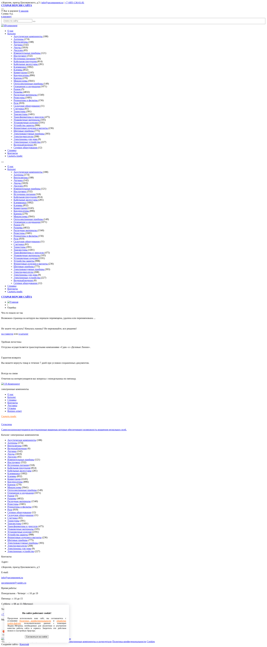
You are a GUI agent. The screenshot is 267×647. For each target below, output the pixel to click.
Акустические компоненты (28, 36)
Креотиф (24, 644)
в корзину (6, 16)
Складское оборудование (27, 106)
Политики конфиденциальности (35, 621)
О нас (10, 31)
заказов (23, 11)
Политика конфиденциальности (129, 641)
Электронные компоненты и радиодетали (90, 641)
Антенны (19, 39)
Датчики (18, 44)
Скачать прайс (15, 156)
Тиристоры (20, 111)
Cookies (151, 641)
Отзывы (11, 408)
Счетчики (19, 108)
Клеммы (18, 69)
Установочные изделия (26, 122)
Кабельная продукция (25, 61)
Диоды (17, 47)
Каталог (11, 33)
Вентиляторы (21, 42)
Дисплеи (18, 50)
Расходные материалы (26, 94)
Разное (17, 89)
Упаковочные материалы (27, 119)
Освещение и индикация (27, 86)
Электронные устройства (27, 142)
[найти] (34, 21)
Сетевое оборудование (26, 147)
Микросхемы (21, 81)
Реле (16, 103)
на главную (7, 334)
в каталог (23, 334)
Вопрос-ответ (14, 411)
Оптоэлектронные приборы (29, 83)
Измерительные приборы (27, 53)
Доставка (12, 405)
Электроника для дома (26, 139)
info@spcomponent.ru (52, 2)
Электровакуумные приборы (29, 133)
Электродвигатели (24, 136)
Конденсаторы (22, 75)
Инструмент (20, 56)
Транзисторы (21, 114)
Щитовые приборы (24, 131)
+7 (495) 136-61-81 (74, 2)
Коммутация (20, 72)
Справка (11, 150)
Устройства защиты (24, 125)
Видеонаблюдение (24, 144)
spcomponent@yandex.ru (13, 583)
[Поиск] (2, 8)
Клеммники (20, 67)
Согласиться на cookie (36, 637)
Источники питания (25, 58)
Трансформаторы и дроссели (29, 117)
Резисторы (19, 97)
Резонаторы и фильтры (26, 100)
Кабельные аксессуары (26, 64)
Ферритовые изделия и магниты (31, 128)
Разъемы (18, 92)
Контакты (12, 153)
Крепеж (18, 78)
